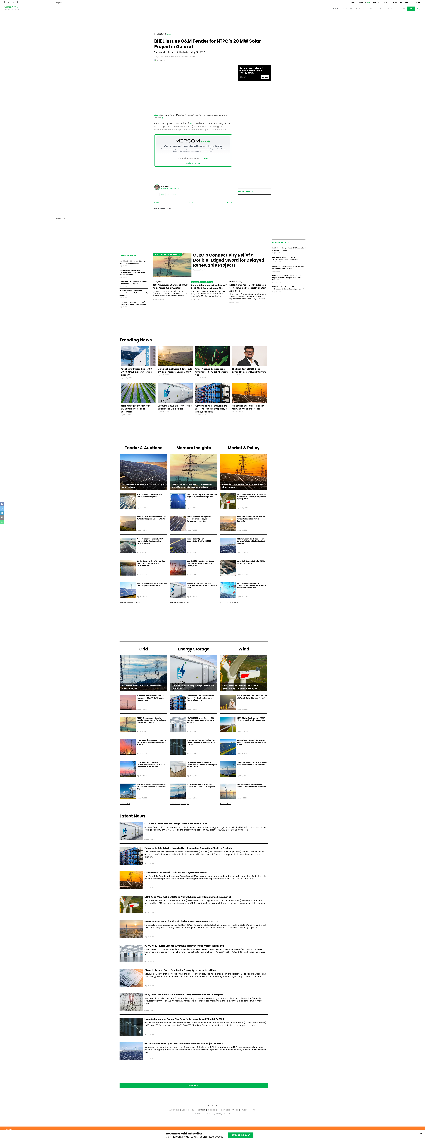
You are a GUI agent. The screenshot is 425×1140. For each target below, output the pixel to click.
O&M (168, 195)
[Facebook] (4, 2)
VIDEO (390, 9)
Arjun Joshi (170, 57)
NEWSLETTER (397, 2)
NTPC (162, 195)
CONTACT (417, 2)
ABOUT (408, 2)
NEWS (353, 2)
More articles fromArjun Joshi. (171, 188)
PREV (158, 202)
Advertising (174, 1110)
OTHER (381, 9)
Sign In (205, 158)
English (59, 3)
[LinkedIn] (18, 2)
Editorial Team (188, 1110)
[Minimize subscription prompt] (421, 1133)
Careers (211, 1110)
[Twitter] (13, 2)
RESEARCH (377, 2)
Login (411, 9)
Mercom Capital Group (228, 1110)
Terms (253, 1110)
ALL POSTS (193, 202)
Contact (201, 1110)
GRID (345, 9)
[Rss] (8, 2)
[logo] (11, 8)
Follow (157, 115)
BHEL (157, 195)
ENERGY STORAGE (358, 9)
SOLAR (336, 9)
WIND (372, 9)
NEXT (228, 202)
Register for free (193, 163)
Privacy (244, 1110)
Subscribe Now (241, 1135)
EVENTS (386, 2)
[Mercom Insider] (364, 2)
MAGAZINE (400, 9)
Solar (175, 195)
